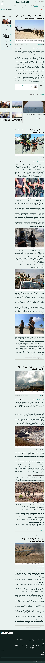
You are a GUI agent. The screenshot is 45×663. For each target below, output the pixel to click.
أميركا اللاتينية (37, 643)
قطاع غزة (38, 358)
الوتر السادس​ (21, 639)
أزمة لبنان (25, 530)
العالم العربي (42, 12)
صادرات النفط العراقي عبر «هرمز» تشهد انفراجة (36, 114)
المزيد (20, 7)
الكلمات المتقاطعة (42, 654)
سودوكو (43, 655)
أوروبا (38, 639)
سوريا (17, 615)
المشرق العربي (36, 126)
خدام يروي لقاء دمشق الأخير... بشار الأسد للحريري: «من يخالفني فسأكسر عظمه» (6, 36)
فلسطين (30, 358)
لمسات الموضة (37, 650)
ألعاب (22, 7)
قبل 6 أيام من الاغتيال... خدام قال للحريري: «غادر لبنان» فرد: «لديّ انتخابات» (5, 30)
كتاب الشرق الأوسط (31, 640)
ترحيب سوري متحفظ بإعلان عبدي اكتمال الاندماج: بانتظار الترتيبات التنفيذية (6, 46)
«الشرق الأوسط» (39, 44)
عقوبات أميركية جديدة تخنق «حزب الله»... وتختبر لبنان (6, 40)
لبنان (22, 530)
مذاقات (38, 647)
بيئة (17, 640)
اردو (37, 1)
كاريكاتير (33, 639)
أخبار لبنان (38, 530)
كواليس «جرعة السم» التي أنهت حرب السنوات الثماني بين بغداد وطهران (17, 120)
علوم (17, 639)
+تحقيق (27, 650)
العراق (34, 94)
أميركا (31, 94)
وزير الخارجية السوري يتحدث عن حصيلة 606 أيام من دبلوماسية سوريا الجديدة (5, 120)
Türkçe (39, 1)
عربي (43, 1)
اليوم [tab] (4, 16)
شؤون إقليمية (42, 643)
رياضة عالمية (32, 650)
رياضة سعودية (32, 647)
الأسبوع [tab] (2, 16)
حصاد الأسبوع (26, 647)
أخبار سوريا (38, 626)
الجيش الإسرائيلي (32, 626)
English (42, 1)
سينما (22, 640)
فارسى (35, 1)
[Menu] (43, 6)
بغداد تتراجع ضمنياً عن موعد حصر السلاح (6, 26)
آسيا (38, 640)
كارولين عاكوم (40, 395)
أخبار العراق (38, 94)
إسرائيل (26, 358)
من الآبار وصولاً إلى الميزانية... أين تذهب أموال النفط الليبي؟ (32, 9)
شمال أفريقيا (42, 640)
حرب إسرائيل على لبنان (32, 530)
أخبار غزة (34, 358)
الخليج (42, 639)
